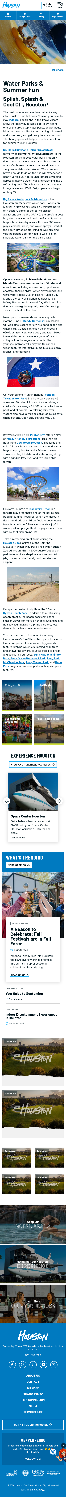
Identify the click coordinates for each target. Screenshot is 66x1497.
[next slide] (59, 801)
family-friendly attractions (24, 438)
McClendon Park (13, 662)
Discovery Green (39, 509)
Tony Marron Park (37, 662)
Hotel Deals (49, 5)
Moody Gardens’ (33, 321)
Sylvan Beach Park (15, 613)
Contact (33, 1381)
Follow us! (33, 1458)
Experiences (57, 16)
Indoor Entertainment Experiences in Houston (31, 1016)
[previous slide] (6, 801)
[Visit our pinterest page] (33, 1364)
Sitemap (33, 1387)
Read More (18, 975)
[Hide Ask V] (63, 1445)
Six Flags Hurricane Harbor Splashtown (28, 150)
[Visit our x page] (54, 1364)
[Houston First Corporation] (11, 5)
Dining (41, 16)
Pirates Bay (37, 435)
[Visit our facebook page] (12, 1364)
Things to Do (24, 16)
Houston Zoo (11, 542)
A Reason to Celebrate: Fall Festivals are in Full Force (30, 936)
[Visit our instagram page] (22, 1364)
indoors (14, 119)
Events (8, 16)
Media (33, 1406)
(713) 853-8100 (33, 1355)
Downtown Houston (29, 442)
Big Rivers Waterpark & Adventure (25, 199)
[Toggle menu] (60, 5)
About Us (33, 1375)
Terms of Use (33, 1412)
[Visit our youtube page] (43, 1364)
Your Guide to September (24, 993)
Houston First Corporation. (27, 1485)
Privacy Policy (33, 1393)
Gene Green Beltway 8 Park (28, 658)
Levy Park (53, 658)
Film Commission (33, 1400)
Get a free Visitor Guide (31, 1424)
